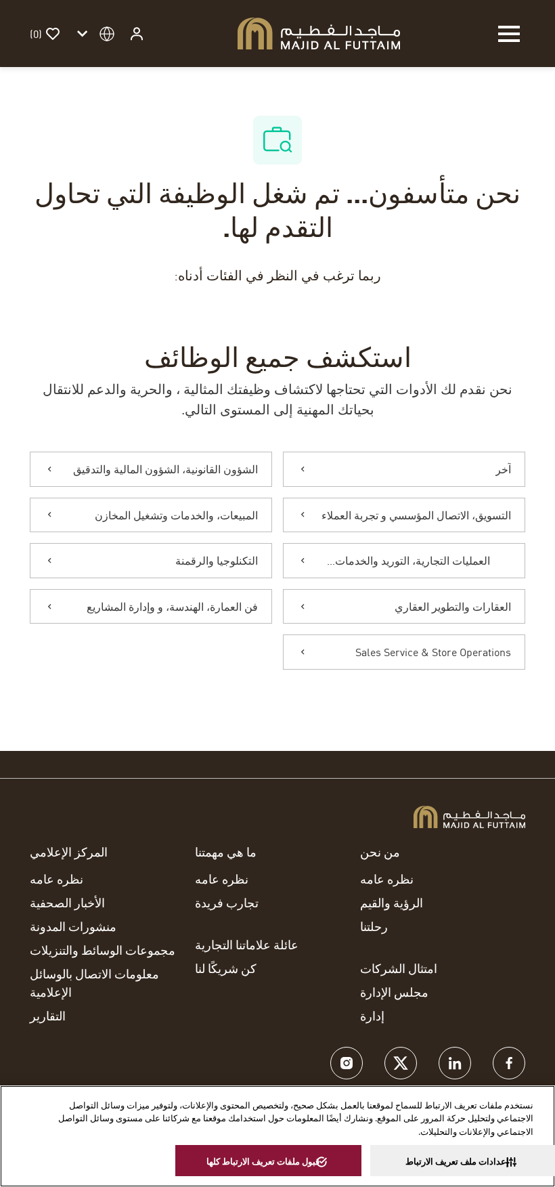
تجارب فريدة (227, 902)
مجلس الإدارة (394, 992)
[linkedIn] (455, 1063)
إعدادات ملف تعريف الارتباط (457, 1161)
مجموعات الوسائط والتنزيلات (102, 950)
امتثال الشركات (398, 968)
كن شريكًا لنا (226, 968)
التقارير (48, 1015)
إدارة (372, 1015)
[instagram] (346, 1063)
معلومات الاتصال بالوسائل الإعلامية (94, 982)
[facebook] (509, 1063)
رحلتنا (374, 926)
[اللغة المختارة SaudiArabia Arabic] (93, 33)
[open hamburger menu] (509, 34)
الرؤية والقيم (391, 902)
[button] (135, 33)
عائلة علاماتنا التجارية (246, 944)
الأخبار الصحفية (67, 902)
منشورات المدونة (73, 926)
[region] (277, 1136)
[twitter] (400, 1063)
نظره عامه (387, 878)
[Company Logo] (319, 32)
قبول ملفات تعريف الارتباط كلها (263, 1161)
